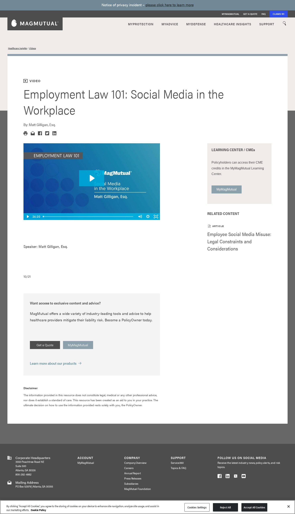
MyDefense (196, 23)
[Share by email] (33, 133)
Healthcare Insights (17, 48)
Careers (128, 468)
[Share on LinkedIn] (54, 133)
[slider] (88, 216)
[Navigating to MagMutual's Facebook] (220, 477)
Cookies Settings (196, 507)
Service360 (177, 463)
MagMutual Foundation (137, 489)
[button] (25, 133)
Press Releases (132, 478)
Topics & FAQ (178, 468)
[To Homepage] (34, 23)
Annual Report (132, 473)
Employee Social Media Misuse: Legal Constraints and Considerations (239, 241)
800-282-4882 (23, 474)
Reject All (225, 507)
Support (266, 23)
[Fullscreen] (156, 216)
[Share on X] (47, 133)
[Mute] (140, 216)
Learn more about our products (53, 363)
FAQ (263, 14)
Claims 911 (278, 14)
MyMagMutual (230, 14)
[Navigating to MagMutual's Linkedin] (228, 477)
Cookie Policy (38, 510)
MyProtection (141, 23)
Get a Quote (250, 14)
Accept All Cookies (254, 507)
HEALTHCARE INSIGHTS (232, 23)
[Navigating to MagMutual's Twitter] (236, 477)
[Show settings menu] (148, 216)
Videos (32, 48)
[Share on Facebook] (40, 133)
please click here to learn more (169, 4)
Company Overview (135, 463)
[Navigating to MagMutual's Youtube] (244, 477)
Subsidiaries (131, 483)
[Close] (288, 506)
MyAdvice (170, 23)
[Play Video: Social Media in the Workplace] (91, 178)
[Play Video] (27, 216)
